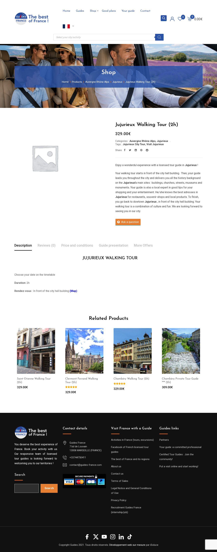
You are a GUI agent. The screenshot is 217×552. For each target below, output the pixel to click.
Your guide (128, 11)
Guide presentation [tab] (113, 245)
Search (19, 475)
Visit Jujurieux (155, 144)
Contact (145, 11)
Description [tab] (23, 245)
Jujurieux (162, 141)
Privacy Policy (118, 500)
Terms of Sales (119, 480)
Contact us (117, 473)
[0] (189, 18)
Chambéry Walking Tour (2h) (131, 378)
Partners (164, 439)
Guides (80, 11)
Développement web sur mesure (127, 544)
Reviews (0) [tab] (47, 245)
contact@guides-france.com (86, 464)
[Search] (159, 37)
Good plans (109, 11)
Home (66, 11)
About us (116, 466)
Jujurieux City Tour (134, 144)
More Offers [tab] (143, 245)
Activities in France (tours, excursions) (132, 439)
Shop (93, 11)
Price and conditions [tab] (77, 245)
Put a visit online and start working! (178, 466)
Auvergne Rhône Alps (142, 141)
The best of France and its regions (130, 459)
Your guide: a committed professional (180, 447)
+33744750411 (78, 457)
